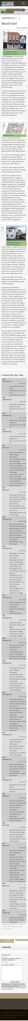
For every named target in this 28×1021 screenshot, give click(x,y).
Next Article (21, 940)
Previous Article (7, 940)
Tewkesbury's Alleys (7, 12)
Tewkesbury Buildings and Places (15, 9)
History (3, 9)
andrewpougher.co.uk (12, 1015)
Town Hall (19, 65)
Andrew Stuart (23, 1012)
